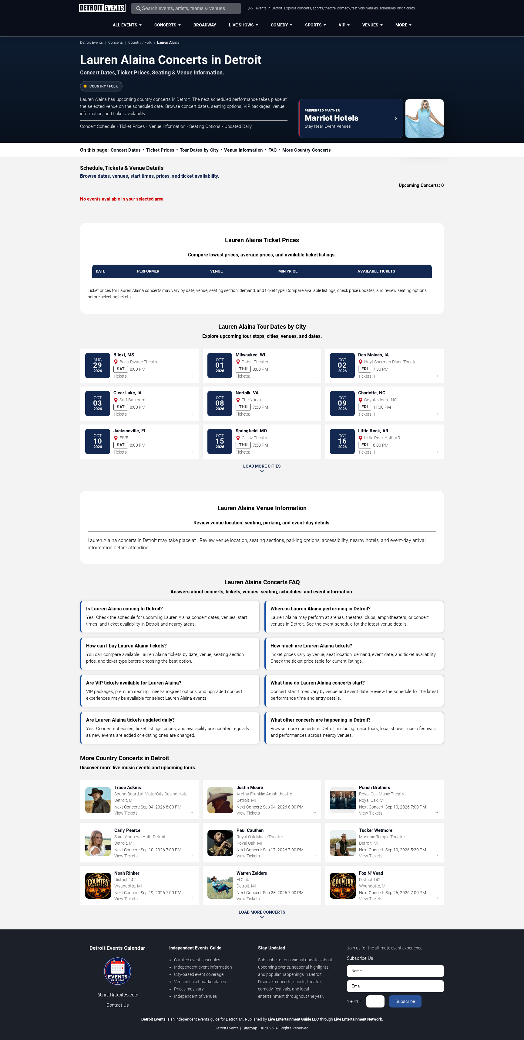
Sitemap (250, 1028)
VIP (342, 24)
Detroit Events (91, 42)
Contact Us (117, 1005)
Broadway (204, 24)
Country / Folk (140, 42)
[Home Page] (102, 8)
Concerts (165, 24)
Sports (313, 24)
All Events (125, 24)
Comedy (279, 24)
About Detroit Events (117, 994)
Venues (370, 24)
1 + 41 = (354, 1001)
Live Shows (241, 24)
